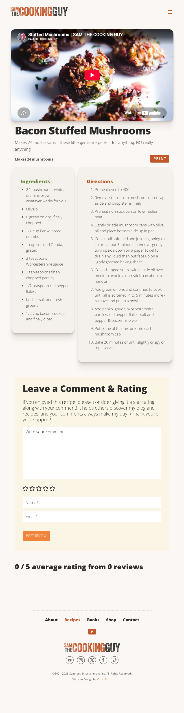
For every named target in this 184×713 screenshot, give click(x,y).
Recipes (72, 619)
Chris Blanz (104, 679)
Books (93, 619)
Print (159, 158)
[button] (168, 10)
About (51, 619)
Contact (131, 619)
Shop (111, 619)
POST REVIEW (36, 535)
